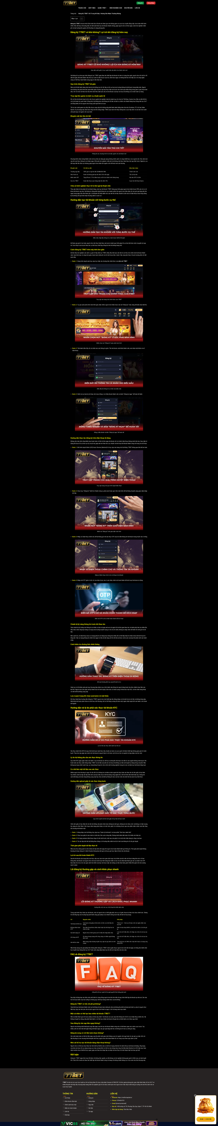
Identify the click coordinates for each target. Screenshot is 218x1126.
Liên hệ (137, 8)
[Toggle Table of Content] (81, 18)
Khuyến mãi (128, 8)
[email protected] (121, 1103)
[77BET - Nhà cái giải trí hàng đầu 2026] (70, 3)
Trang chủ (82, 8)
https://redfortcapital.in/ (125, 1097)
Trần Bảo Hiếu (128, 1109)
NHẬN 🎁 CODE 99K (205, 1119)
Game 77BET (102, 8)
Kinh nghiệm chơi (116, 8)
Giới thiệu (91, 8)
